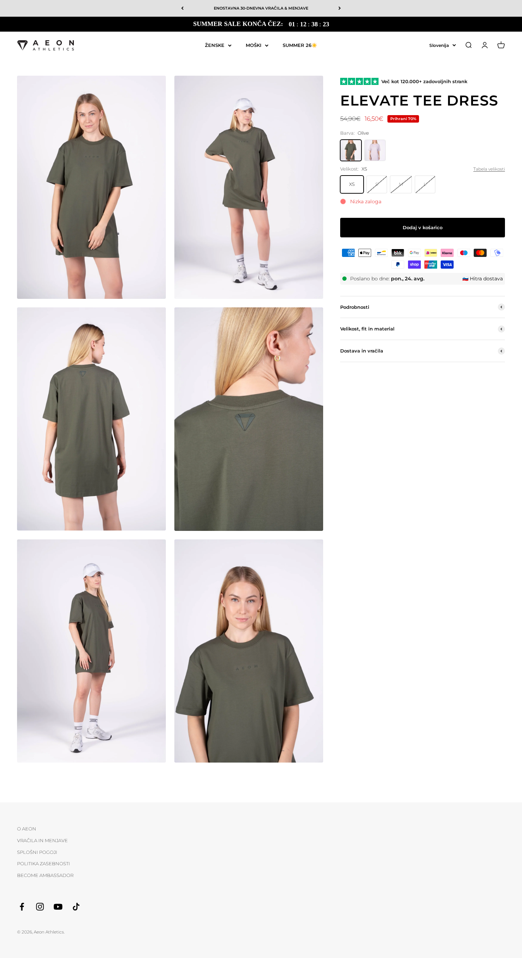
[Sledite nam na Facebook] (22, 906)
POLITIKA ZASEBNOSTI (43, 863)
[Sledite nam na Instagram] (40, 906)
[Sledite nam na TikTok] (76, 906)
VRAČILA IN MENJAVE (42, 840)
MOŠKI (253, 45)
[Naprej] (339, 8)
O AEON (26, 828)
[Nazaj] (182, 8)
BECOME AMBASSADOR (45, 875)
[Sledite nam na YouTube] (58, 906)
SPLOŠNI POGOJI (37, 852)
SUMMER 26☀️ (300, 45)
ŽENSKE (214, 45)
